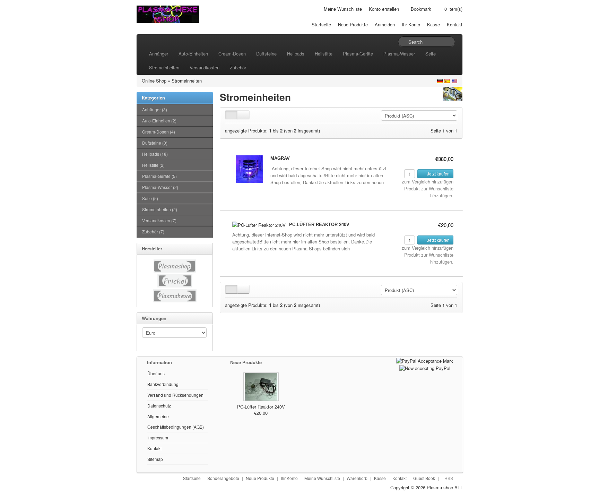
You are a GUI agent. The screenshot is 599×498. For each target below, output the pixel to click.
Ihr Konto (411, 24)
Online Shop (154, 80)
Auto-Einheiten (193, 53)
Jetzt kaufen (438, 174)
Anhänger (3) (154, 109)
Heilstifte (323, 53)
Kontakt (454, 24)
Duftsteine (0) (154, 143)
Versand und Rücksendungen (175, 395)
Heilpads (295, 53)
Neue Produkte (353, 24)
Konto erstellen (384, 9)
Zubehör (238, 67)
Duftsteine (266, 53)
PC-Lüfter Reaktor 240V (319, 224)
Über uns (156, 373)
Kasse (433, 24)
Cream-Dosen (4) (158, 132)
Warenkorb (357, 478)
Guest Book (424, 478)
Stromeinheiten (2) (159, 209)
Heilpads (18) (155, 154)
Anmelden (385, 24)
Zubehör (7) (153, 231)
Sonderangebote (223, 478)
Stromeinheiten (164, 67)
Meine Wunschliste (343, 9)
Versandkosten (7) (159, 220)
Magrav (280, 158)
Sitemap (155, 459)
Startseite (321, 24)
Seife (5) (150, 198)
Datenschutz (159, 406)
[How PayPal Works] (424, 360)
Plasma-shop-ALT (444, 487)
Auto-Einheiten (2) (159, 120)
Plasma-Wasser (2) (160, 187)
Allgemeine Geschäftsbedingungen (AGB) (175, 421)
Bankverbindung (163, 384)
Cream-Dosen (232, 53)
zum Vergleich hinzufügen (427, 181)
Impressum (157, 437)
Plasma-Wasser (399, 53)
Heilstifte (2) (153, 165)
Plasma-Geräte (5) (159, 176)
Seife (430, 53)
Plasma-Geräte (358, 53)
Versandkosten (204, 67)
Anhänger (158, 53)
